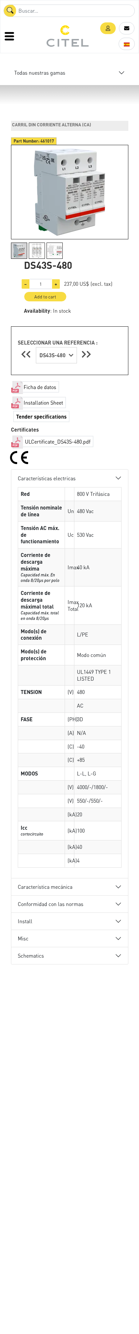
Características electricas (47, 478)
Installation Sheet (43, 402)
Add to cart (45, 296)
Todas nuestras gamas (39, 72)
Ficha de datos (40, 387)
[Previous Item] (27, 354)
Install (25, 921)
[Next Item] (86, 354)
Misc (23, 938)
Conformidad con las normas (50, 903)
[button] (108, 28)
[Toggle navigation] (10, 36)
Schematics (31, 955)
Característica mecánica (45, 886)
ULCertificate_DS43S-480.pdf (57, 441)
